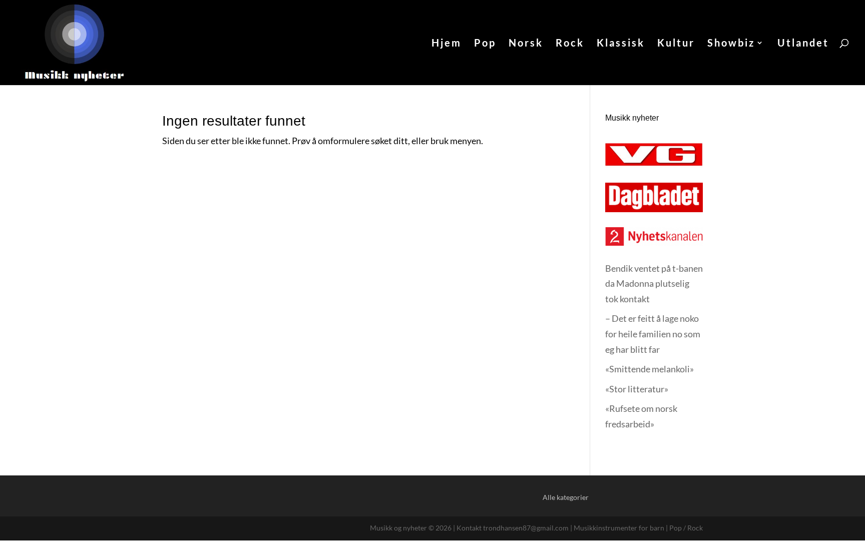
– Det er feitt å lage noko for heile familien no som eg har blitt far (652, 333)
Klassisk (621, 44)
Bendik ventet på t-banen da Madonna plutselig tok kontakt (654, 283)
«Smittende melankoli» (649, 368)
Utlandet (803, 44)
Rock (570, 44)
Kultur (676, 44)
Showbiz (731, 44)
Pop (485, 44)
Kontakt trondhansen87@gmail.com (513, 527)
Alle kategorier (566, 497)
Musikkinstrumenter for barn (619, 527)
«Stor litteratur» (636, 388)
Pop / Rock (686, 527)
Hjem (446, 44)
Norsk (526, 44)
